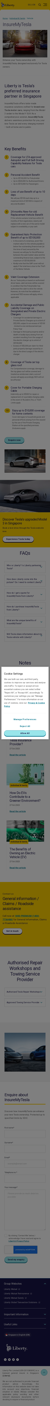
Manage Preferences (25, 719)
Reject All (25, 726)
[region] (25, 703)
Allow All (24, 733)
